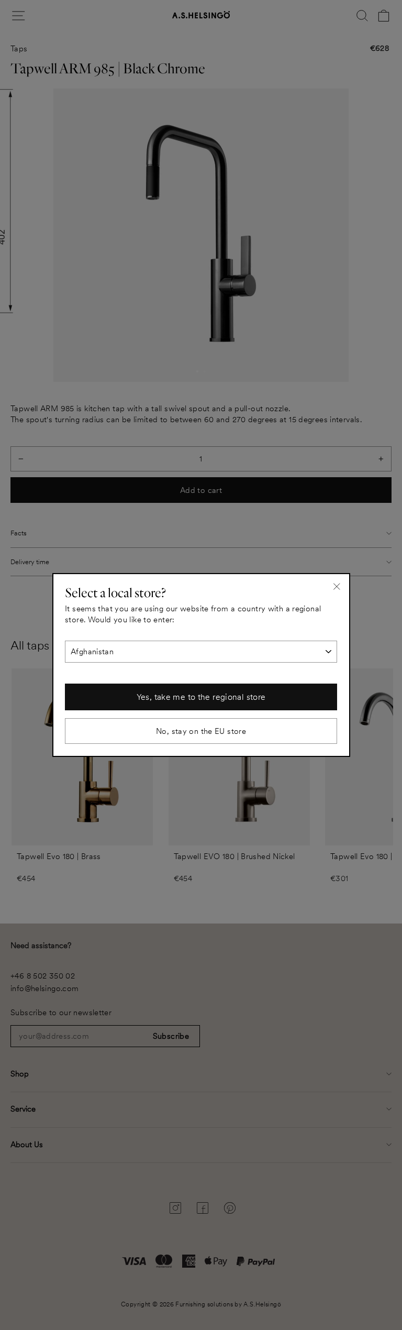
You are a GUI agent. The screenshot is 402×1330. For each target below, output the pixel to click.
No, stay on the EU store (201, 731)
